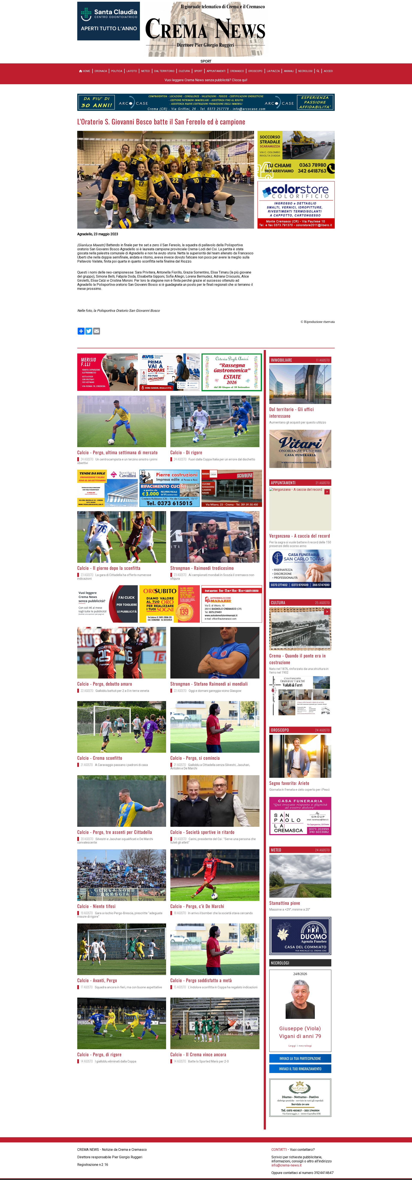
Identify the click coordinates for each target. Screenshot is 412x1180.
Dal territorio (164, 71)
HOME (86, 71)
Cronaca (101, 71)
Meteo (145, 71)
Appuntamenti (216, 71)
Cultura (184, 71)
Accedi (328, 71)
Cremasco (237, 71)
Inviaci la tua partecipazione (300, 1058)
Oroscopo (255, 71)
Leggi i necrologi (300, 1045)
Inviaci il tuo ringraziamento (300, 1068)
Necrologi (305, 71)
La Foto (132, 71)
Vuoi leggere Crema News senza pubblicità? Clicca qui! (206, 80)
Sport (198, 71)
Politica (116, 71)
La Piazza (273, 71)
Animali (289, 71)
